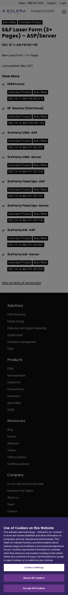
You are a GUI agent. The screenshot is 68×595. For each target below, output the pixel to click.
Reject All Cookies (33, 578)
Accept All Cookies (34, 588)
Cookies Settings (34, 567)
